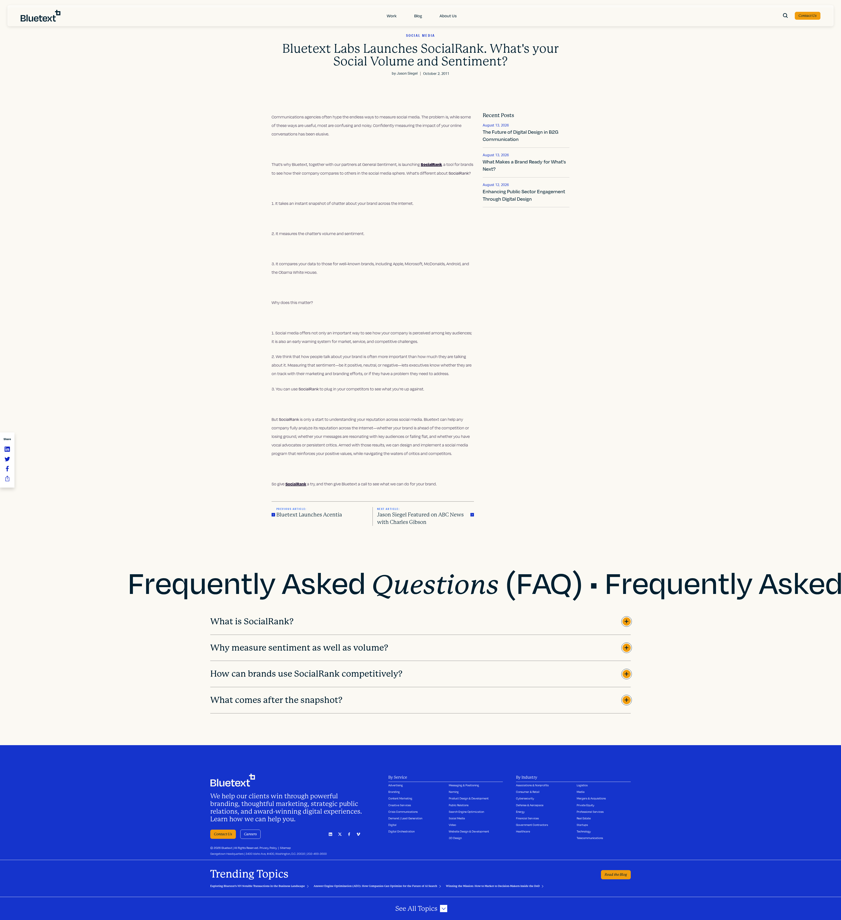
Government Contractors (532, 825)
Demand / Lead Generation (405, 818)
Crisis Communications (403, 812)
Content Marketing (400, 798)
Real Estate (584, 818)
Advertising (395, 785)
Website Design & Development (469, 831)
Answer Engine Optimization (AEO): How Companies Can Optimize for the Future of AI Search (375, 886)
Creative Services (399, 805)
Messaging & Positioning (464, 785)
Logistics (582, 785)
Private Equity (585, 805)
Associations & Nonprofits (532, 785)
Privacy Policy (268, 848)
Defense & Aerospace (529, 805)
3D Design (455, 838)
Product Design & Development (469, 798)
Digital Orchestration (401, 831)
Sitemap (285, 848)
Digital (392, 825)
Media (581, 792)
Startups (582, 825)
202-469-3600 (317, 853)
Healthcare (523, 831)
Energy (520, 812)
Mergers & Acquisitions (591, 798)
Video (452, 825)
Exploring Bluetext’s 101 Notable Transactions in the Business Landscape (257, 886)
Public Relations (458, 805)
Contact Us (808, 16)
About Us (448, 15)
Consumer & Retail (527, 792)
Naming (454, 792)
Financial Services (527, 818)
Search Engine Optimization (466, 812)
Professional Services (590, 812)
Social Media (457, 818)
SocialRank (295, 483)
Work (392, 15)
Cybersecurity (525, 798)
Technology (584, 831)
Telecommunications (590, 838)
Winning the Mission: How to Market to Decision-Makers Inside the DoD (493, 886)
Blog (418, 15)
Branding (394, 792)
